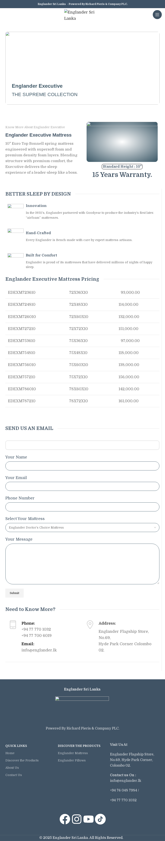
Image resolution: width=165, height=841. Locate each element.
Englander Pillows (72, 760)
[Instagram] (76, 819)
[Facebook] (65, 819)
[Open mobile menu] (157, 14)
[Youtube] (88, 819)
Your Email (16, 478)
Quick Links (16, 746)
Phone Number (20, 498)
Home (9, 753)
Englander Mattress (73, 753)
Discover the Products (22, 760)
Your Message (18, 539)
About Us (12, 767)
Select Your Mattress (25, 519)
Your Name (16, 457)
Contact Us (13, 775)
